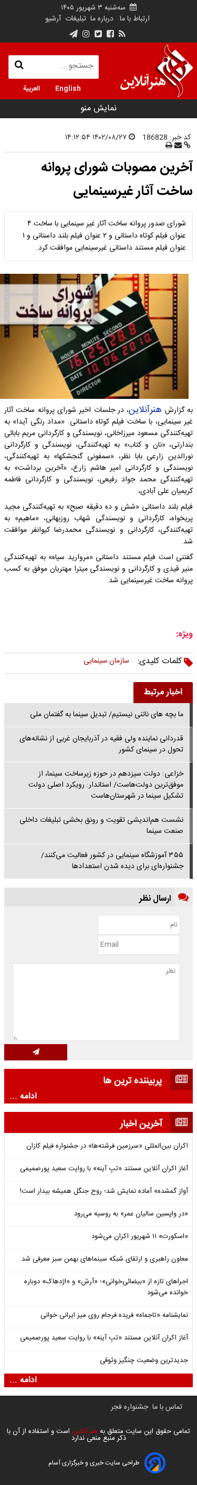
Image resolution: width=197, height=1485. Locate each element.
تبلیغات (74, 19)
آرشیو (53, 19)
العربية (31, 87)
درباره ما (102, 19)
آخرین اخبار (141, 1124)
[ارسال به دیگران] (177, 146)
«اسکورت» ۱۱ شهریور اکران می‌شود (139, 1236)
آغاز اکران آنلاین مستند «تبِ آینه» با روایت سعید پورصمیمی (104, 1168)
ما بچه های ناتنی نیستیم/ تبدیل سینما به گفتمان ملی (106, 714)
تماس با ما (167, 1407)
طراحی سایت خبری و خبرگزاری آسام (93, 1463)
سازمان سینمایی (106, 661)
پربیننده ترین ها (132, 1081)
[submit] (35, 1052)
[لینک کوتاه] (186, 146)
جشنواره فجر (129, 1407)
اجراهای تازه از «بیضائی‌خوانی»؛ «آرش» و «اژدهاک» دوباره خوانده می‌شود (106, 1287)
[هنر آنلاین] (156, 71)
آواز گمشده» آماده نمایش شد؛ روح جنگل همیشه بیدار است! (104, 1191)
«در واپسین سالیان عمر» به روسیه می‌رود (131, 1214)
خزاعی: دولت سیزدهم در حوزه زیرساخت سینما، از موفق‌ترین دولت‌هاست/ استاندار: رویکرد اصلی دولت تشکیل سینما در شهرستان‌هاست (105, 785)
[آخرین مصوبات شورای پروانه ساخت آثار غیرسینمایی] (98, 337)
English (68, 87)
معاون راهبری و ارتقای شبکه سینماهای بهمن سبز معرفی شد (105, 1259)
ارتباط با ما (135, 19)
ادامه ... (23, 1097)
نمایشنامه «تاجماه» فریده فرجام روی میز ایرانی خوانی (114, 1315)
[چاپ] (168, 146)
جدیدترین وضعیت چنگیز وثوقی (144, 1360)
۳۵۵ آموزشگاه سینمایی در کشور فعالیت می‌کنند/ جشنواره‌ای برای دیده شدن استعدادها (112, 861)
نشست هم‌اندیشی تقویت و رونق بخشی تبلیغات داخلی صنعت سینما (101, 826)
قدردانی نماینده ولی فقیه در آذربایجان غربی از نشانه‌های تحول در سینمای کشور (101, 744)
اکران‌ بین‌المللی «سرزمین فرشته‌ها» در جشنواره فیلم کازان (107, 1146)
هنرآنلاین (145, 410)
